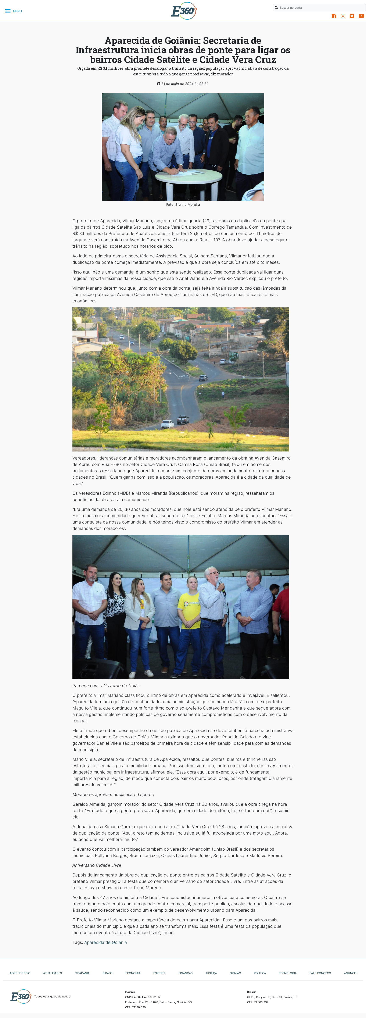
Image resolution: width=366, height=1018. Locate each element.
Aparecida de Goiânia (105, 942)
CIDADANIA (82, 973)
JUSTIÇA (211, 973)
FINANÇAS (186, 973)
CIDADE (107, 973)
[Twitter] (352, 16)
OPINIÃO (235, 973)
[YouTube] (361, 16)
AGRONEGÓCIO (20, 973)
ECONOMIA (132, 973)
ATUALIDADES (52, 973)
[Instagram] (343, 16)
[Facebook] (334, 16)
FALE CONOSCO (320, 973)
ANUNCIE (350, 973)
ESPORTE (159, 973)
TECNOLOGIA (288, 973)
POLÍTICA (260, 973)
